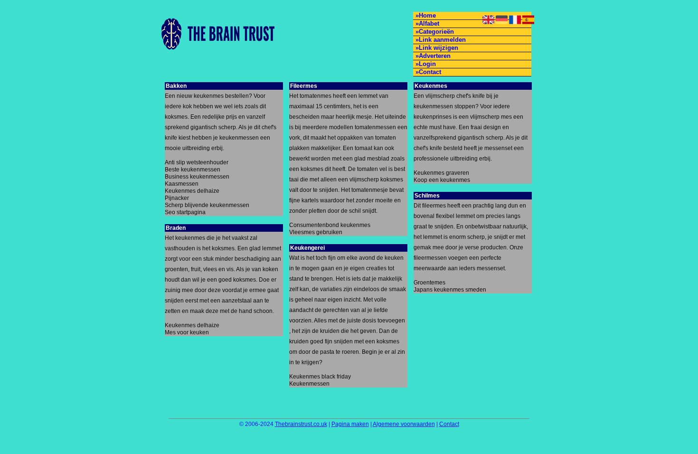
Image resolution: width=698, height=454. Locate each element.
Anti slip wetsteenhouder (196, 162)
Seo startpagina (185, 212)
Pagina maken (350, 424)
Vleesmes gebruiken (315, 232)
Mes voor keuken (187, 332)
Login (427, 63)
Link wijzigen (438, 47)
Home (427, 15)
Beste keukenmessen (192, 169)
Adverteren (435, 55)
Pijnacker (177, 198)
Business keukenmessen (197, 176)
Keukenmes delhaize (192, 191)
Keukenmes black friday (320, 376)
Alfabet (429, 23)
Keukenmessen (309, 383)
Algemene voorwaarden (404, 424)
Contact (430, 72)
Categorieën (436, 31)
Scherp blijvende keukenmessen (207, 205)
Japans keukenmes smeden (450, 289)
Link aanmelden (442, 39)
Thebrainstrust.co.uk (301, 424)
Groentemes (429, 282)
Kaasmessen (181, 183)
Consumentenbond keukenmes (329, 225)
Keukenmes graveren (441, 173)
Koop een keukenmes (442, 180)
